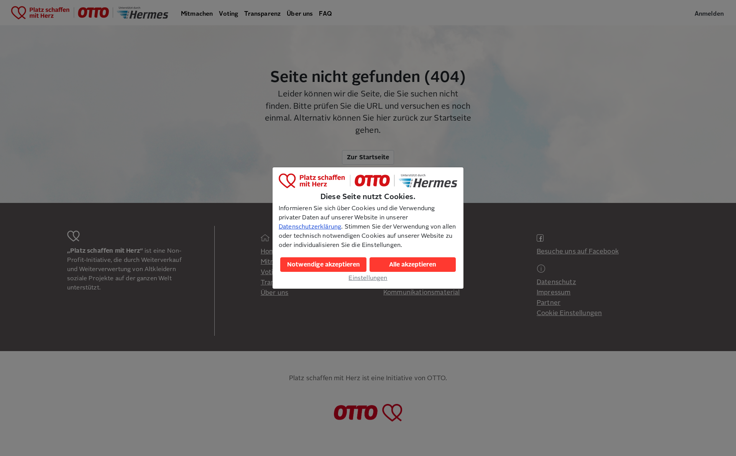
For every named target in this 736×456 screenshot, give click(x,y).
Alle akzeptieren (412, 264)
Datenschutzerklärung (310, 226)
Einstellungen (367, 278)
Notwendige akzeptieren (323, 264)
